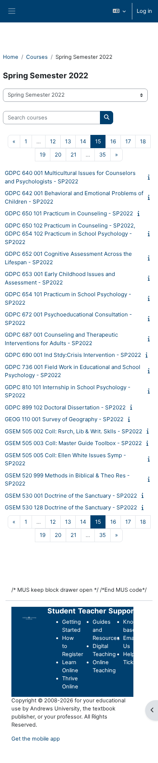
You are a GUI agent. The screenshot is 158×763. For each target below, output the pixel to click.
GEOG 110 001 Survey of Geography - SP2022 (64, 419)
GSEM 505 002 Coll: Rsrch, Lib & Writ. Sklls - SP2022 (73, 431)
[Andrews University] (29, 618)
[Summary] (150, 177)
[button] (119, 11)
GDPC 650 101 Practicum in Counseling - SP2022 (69, 213)
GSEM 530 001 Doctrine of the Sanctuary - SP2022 (71, 495)
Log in (144, 11)
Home (10, 57)
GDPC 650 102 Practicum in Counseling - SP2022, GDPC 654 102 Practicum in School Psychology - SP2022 (70, 234)
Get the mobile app (35, 738)
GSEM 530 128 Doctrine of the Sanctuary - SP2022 (71, 507)
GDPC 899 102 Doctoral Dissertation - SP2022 (65, 407)
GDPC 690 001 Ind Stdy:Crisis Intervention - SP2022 (73, 354)
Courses (37, 57)
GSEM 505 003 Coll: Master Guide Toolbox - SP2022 (73, 443)
